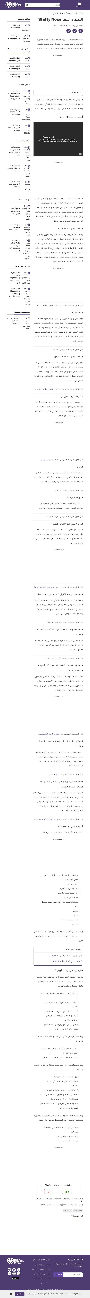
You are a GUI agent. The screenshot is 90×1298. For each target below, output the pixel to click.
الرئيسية (79, 14)
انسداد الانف (67, 1211)
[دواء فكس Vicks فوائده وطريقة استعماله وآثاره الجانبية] (26, 249)
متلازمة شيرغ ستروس (50, 460)
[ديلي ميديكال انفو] (13, 5)
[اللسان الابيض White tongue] (26, 67)
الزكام (57, 491)
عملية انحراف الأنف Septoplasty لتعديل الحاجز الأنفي (15, 278)
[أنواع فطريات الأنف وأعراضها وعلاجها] (26, 187)
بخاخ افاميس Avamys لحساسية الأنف (14, 227)
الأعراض (70, 14)
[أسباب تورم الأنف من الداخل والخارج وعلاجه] (26, 171)
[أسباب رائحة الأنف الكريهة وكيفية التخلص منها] (26, 154)
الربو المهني (55, 775)
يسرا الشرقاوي (67, 1199)
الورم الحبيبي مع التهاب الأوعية (47, 587)
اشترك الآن (58, 1274)
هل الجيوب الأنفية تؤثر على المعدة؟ (67, 956)
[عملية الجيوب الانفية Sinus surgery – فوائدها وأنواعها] (26, 297)
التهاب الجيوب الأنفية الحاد (48, 306)
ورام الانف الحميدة (51, 659)
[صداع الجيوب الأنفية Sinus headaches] (26, 114)
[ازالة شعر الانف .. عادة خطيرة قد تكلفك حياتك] (26, 325)
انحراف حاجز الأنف (52, 517)
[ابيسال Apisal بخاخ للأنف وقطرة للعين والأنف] (26, 213)
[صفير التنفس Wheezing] (26, 75)
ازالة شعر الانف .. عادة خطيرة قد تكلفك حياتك (13, 321)
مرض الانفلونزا (53, 623)
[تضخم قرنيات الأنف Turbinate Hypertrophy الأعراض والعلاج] (26, 98)
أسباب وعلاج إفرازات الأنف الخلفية (67, 961)
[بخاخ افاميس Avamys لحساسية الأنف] (26, 230)
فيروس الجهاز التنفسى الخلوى (47, 820)
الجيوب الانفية (78, 1211)
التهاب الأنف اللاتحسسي (49, 734)
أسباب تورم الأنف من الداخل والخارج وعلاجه (14, 168)
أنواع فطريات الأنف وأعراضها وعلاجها (14, 184)
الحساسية (55, 350)
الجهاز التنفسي (59, 14)
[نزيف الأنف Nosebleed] (26, 28)
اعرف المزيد (31, 1294)
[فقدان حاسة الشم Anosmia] (26, 39)
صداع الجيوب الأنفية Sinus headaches (15, 112)
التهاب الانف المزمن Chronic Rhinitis (14, 128)
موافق (19, 1294)
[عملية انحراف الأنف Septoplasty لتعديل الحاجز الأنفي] (26, 278)
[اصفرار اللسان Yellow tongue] (26, 59)
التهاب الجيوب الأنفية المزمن (47, 389)
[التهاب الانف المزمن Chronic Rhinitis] (26, 129)
